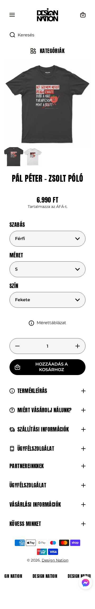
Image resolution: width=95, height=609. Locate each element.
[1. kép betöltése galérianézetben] (13, 156)
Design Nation (55, 560)
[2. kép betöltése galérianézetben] (32, 156)
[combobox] (47, 35)
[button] (85, 583)
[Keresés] (9, 35)
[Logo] (47, 14)
